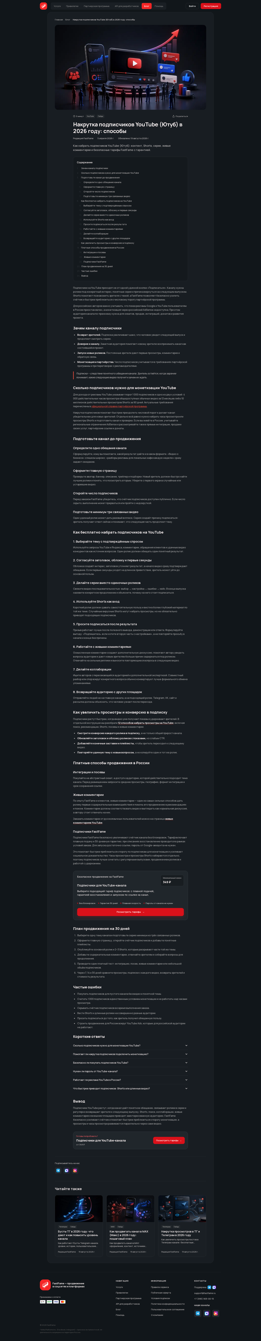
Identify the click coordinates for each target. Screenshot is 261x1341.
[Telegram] (58, 1170)
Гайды (100, 116)
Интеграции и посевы (92, 252)
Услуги (119, 1287)
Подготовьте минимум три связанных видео (104, 196)
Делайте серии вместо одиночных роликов (104, 214)
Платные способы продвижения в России (100, 247)
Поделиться (182, 116)
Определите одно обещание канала (100, 182)
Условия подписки (160, 1298)
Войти (192, 6)
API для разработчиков (128, 1303)
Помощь (120, 1315)
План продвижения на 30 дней (95, 266)
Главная (59, 19)
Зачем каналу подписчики (92, 168)
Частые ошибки (87, 271)
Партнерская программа (128, 1298)
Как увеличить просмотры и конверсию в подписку (105, 243)
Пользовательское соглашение (167, 1309)
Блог (67, 19)
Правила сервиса (160, 1287)
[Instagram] (75, 1170)
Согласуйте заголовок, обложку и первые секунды (108, 210)
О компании (157, 1315)
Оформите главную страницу (96, 186)
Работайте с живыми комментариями (101, 228)
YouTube (90, 116)
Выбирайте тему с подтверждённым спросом (105, 205)
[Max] (66, 1170)
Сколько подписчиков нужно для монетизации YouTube (108, 172)
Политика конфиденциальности (168, 1303)
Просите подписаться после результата (103, 224)
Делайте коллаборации (93, 233)
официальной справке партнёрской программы (119, 406)
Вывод (82, 275)
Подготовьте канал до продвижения (98, 177)
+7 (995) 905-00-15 (204, 1298)
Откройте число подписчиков (97, 191)
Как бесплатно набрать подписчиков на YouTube (104, 200)
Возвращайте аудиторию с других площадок (104, 238)
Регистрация (211, 6)
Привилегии (122, 1292)
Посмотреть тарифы (131, 911)
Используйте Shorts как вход (96, 219)
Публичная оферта (161, 1292)
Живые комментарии (92, 257)
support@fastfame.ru (205, 1293)
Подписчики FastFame (92, 261)
